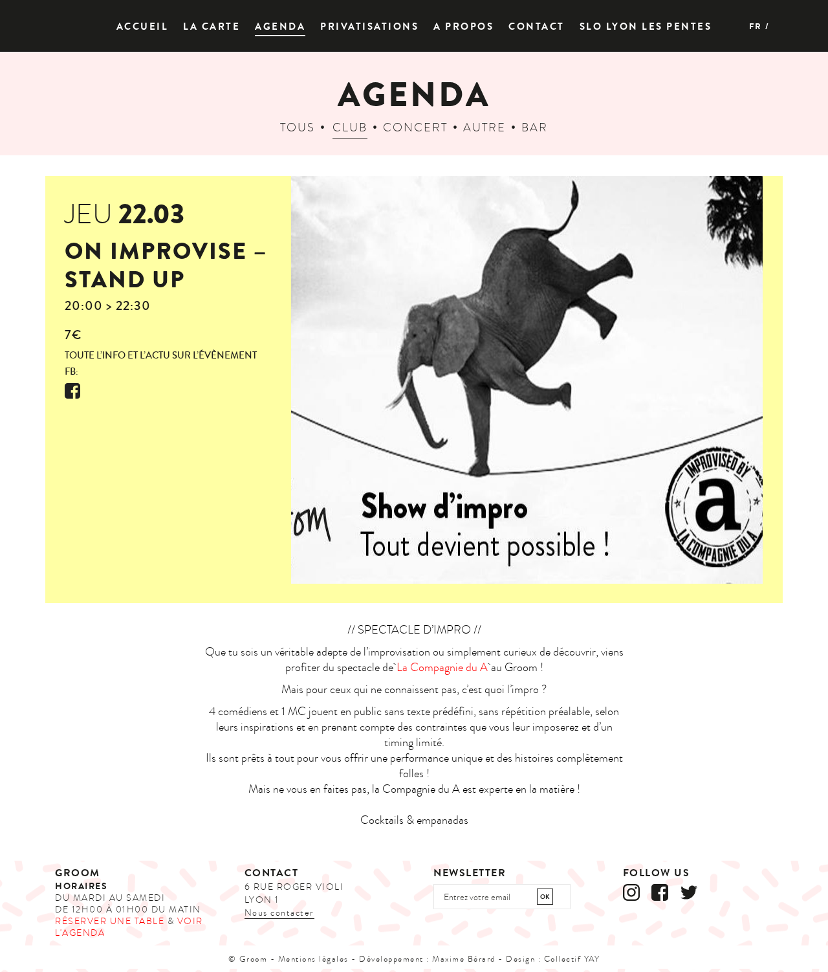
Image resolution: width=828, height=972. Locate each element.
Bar (534, 128)
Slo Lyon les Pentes (646, 26)
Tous (297, 128)
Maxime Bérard (464, 959)
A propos (463, 26)
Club (349, 128)
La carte (211, 26)
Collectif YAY (572, 959)
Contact (536, 26)
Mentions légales (313, 959)
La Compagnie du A (442, 667)
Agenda (280, 26)
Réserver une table (109, 921)
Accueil (142, 26)
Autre (484, 128)
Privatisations (369, 26)
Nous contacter (279, 913)
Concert (415, 128)
